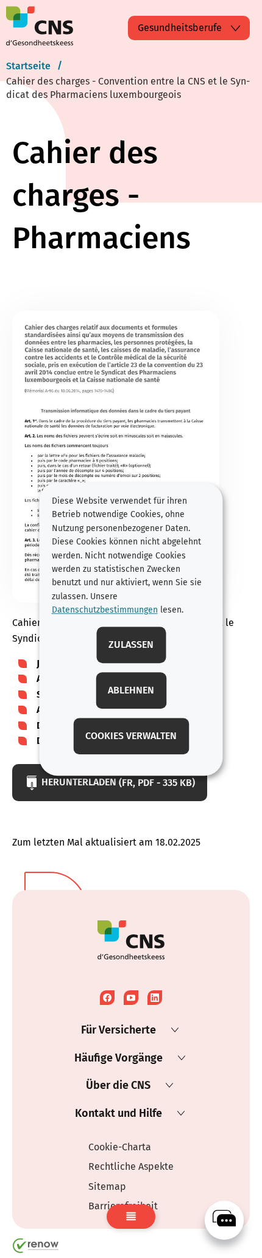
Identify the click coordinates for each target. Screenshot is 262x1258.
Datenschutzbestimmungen (105, 610)
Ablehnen (131, 690)
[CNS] (224, 1220)
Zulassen (131, 644)
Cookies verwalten (131, 736)
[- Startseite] (39, 28)
